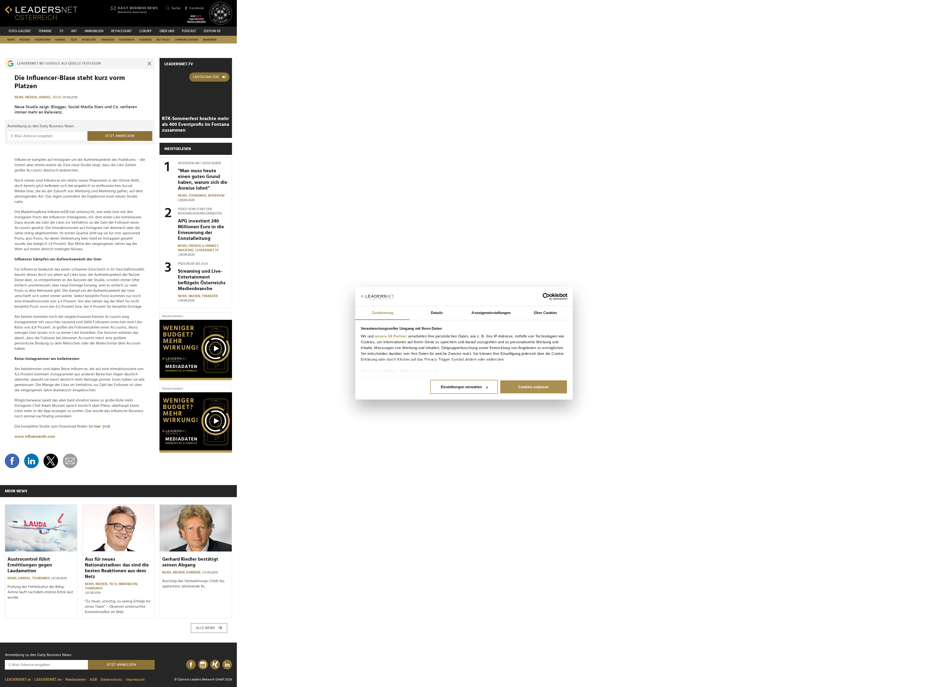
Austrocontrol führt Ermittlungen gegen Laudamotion (29, 565)
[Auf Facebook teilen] (12, 461)
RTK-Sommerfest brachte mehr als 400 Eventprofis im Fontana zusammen (195, 124)
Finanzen (107, 39)
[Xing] (215, 665)
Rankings (210, 39)
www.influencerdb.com (34, 436)
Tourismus (126, 39)
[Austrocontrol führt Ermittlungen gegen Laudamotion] (41, 528)
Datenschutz (111, 679)
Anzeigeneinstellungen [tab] (491, 312)
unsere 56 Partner (391, 336)
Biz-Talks (163, 39)
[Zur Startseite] (41, 13)
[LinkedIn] (227, 665)
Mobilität (89, 39)
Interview (216, 195)
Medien (25, 39)
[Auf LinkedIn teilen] (31, 461)
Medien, (32, 97)
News (11, 39)
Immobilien (94, 31)
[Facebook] (191, 665)
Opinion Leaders (186, 39)
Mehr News (16, 491)
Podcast (189, 31)
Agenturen (42, 39)
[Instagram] (203, 665)
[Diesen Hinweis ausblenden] (149, 63)
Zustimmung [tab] (382, 312)
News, (19, 97)
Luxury (145, 31)
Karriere (145, 39)
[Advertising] (196, 350)
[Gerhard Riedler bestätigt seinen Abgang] (196, 528)
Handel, (46, 97)
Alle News (205, 628)
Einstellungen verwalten (461, 387)
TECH (74, 39)
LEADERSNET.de (48, 679)
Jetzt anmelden (120, 136)
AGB (93, 679)
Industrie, (186, 250)
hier (97, 426)
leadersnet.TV (178, 64)
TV (61, 31)
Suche (175, 8)
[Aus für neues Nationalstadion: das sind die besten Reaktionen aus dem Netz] (118, 528)
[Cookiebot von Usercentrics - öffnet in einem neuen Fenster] (546, 296)
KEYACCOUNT (121, 31)
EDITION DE (212, 31)
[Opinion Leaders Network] (220, 13)
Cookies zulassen (533, 387)
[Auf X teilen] (51, 461)
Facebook (196, 8)
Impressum (135, 679)
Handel (60, 39)
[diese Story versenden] (70, 461)
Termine (45, 31)
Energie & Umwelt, (204, 246)
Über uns (167, 31)
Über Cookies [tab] (545, 312)
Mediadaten (75, 679)
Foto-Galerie (20, 31)
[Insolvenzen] (196, 19)
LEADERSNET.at (18, 679)
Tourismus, (198, 195)
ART (74, 31)
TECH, (113, 584)
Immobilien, (128, 584)
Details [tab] (437, 312)
